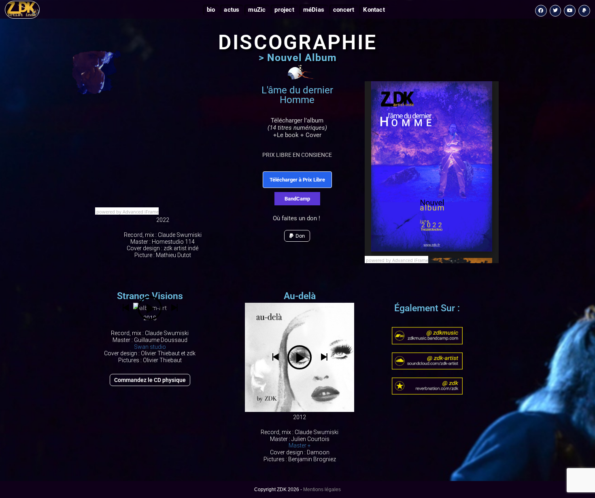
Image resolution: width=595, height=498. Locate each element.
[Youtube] (570, 11)
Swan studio (150, 347)
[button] (125, 308)
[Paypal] (584, 11)
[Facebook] (541, 11)
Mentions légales (322, 489)
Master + (300, 445)
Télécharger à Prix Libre (297, 180)
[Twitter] (555, 11)
